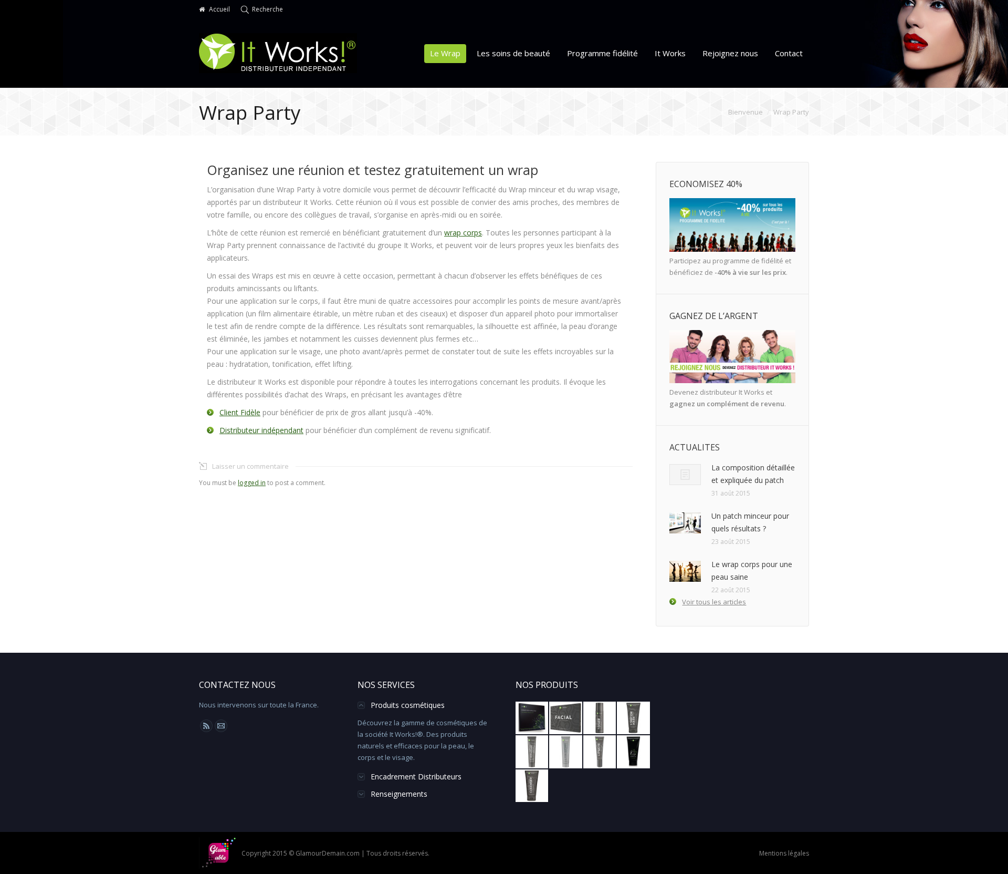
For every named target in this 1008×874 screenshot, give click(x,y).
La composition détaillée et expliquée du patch (753, 473)
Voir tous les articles (714, 601)
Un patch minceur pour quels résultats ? (750, 522)
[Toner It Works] (600, 718)
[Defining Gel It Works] (633, 752)
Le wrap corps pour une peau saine (751, 570)
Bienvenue (745, 112)
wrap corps (463, 233)
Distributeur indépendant (261, 430)
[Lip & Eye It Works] (600, 752)
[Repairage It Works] (532, 752)
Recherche (267, 9)
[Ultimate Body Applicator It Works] (532, 718)
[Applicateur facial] (566, 718)
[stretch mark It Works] (633, 718)
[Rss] (206, 725)
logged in (252, 482)
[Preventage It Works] (566, 752)
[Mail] (221, 725)
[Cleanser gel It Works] (532, 786)
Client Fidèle (239, 412)
